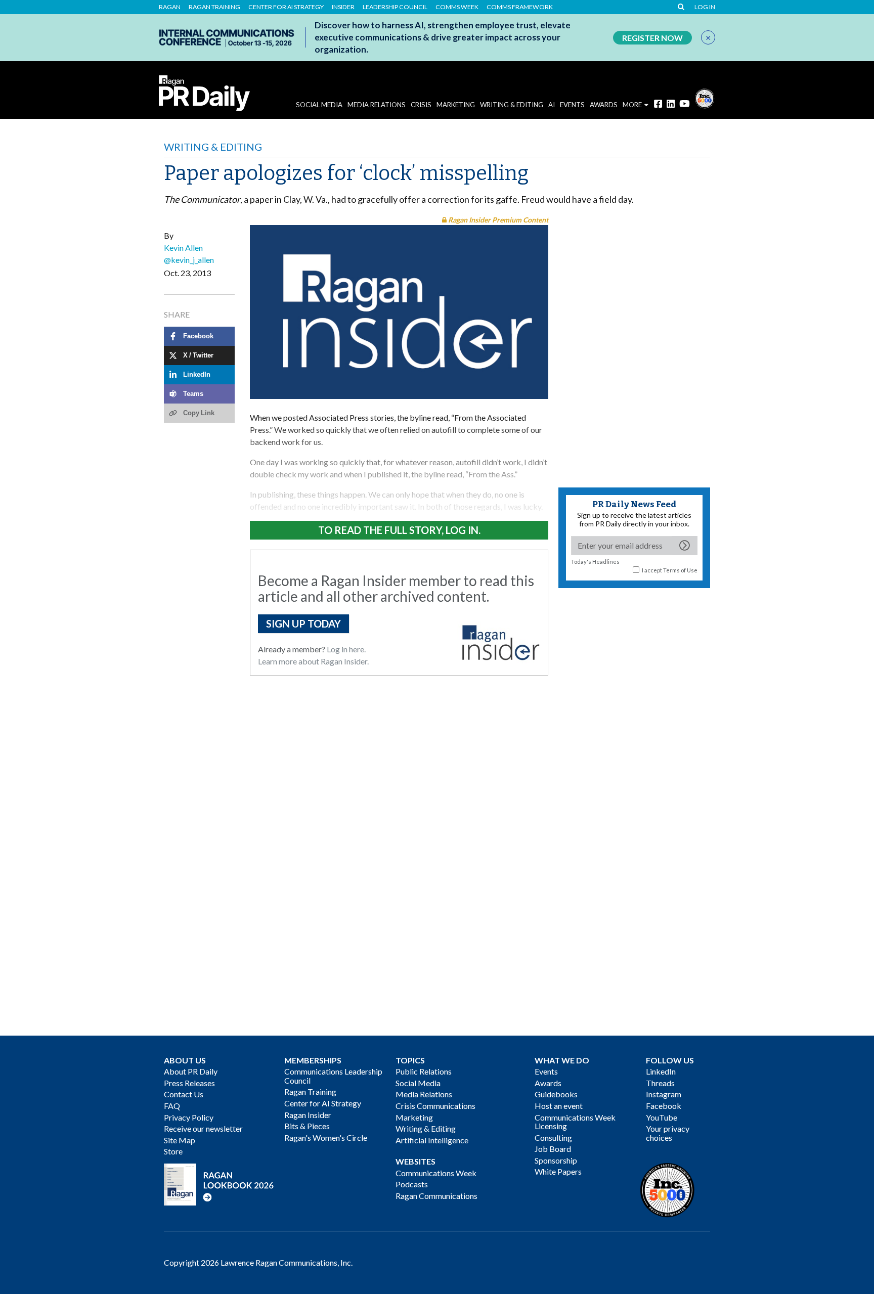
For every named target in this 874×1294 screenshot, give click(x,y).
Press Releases (189, 1083)
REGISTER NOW (652, 37)
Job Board (553, 1148)
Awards (548, 1083)
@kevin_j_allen (189, 259)
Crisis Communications (435, 1105)
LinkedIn (661, 1071)
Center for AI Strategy (286, 7)
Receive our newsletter (203, 1128)
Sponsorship (556, 1160)
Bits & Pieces (307, 1126)
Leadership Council (395, 7)
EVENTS (572, 105)
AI (551, 105)
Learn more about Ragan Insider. (313, 661)
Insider (343, 7)
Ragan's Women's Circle (325, 1137)
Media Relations (376, 105)
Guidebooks (556, 1094)
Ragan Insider (307, 1115)
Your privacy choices (667, 1133)
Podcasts (412, 1184)
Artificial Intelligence (432, 1140)
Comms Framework (520, 7)
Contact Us (183, 1094)
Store (173, 1151)
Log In (704, 7)
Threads (660, 1083)
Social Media (319, 105)
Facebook (663, 1105)
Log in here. (346, 649)
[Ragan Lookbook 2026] (219, 1183)
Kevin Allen (183, 247)
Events (546, 1071)
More (632, 105)
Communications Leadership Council (333, 1075)
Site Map (179, 1140)
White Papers (558, 1171)
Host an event (559, 1105)
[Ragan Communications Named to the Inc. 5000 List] (704, 97)
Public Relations (424, 1071)
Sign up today (303, 623)
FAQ (172, 1105)
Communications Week (436, 1173)
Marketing (455, 105)
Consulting (553, 1137)
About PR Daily (190, 1071)
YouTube (661, 1117)
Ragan (170, 7)
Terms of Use (680, 570)
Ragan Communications (436, 1195)
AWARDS (604, 105)
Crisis (421, 105)
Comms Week (456, 7)
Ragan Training (214, 7)
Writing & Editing (511, 105)
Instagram (663, 1094)
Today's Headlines (595, 561)
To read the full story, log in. (399, 530)
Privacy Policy (188, 1117)
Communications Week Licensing (575, 1121)
